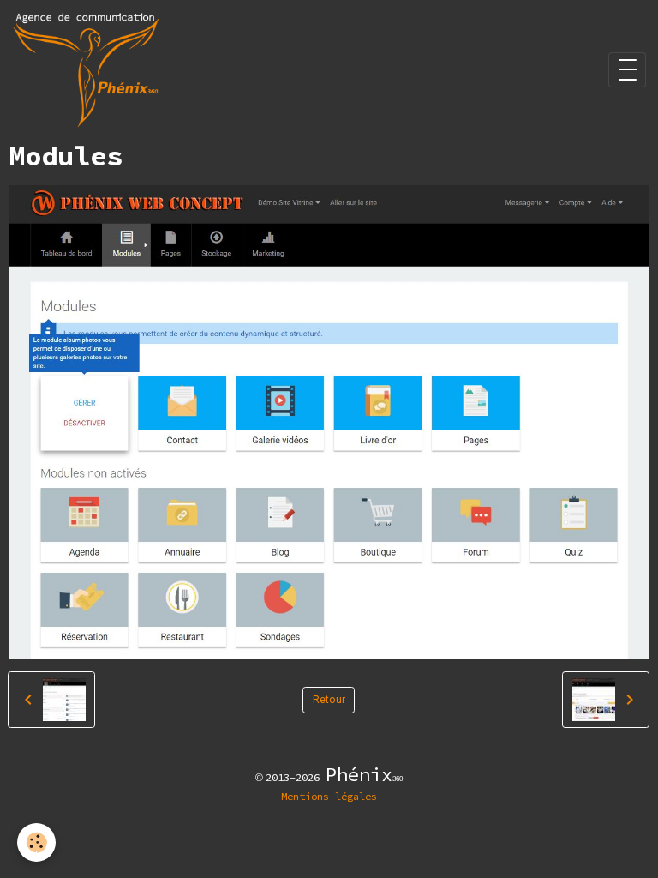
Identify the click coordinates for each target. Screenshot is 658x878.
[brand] (89, 70)
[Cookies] (36, 842)
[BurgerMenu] (627, 69)
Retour (329, 700)
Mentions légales (329, 796)
